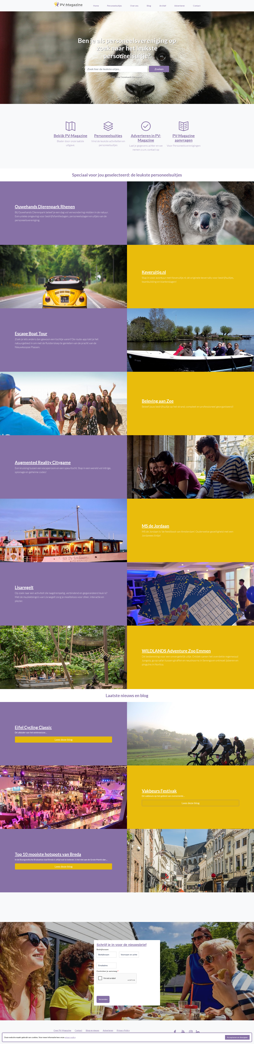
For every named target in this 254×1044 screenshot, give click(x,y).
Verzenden (103, 999)
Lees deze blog (63, 739)
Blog (149, 5)
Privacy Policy (123, 1030)
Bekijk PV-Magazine (70, 135)
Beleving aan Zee (158, 400)
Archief (162, 5)
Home (96, 5)
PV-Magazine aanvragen (184, 137)
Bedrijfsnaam (102, 949)
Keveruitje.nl (154, 272)
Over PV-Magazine (62, 1030)
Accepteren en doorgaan (237, 1037)
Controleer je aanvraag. (107, 971)
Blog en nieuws (92, 1030)
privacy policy (70, 1037)
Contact (196, 5)
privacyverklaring (104, 989)
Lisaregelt (24, 587)
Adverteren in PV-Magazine (146, 137)
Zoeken (159, 69)
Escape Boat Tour (31, 333)
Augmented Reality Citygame (43, 462)
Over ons (134, 5)
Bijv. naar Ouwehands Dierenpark (127, 77)
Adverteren (179, 5)
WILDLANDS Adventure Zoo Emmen (176, 650)
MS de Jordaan (155, 525)
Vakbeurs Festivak (159, 790)
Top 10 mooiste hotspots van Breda (48, 854)
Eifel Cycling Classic (33, 727)
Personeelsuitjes (114, 5)
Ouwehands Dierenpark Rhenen (45, 206)
